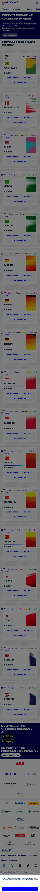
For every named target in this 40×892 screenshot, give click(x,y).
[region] (20, 883)
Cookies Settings (20, 884)
